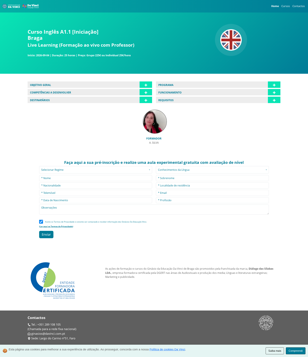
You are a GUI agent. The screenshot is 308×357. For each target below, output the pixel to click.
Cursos (285, 6)
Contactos (298, 6)
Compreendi (296, 350)
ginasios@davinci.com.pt (48, 334)
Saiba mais (274, 350)
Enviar (46, 234)
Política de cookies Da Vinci (167, 349)
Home (275, 6)
